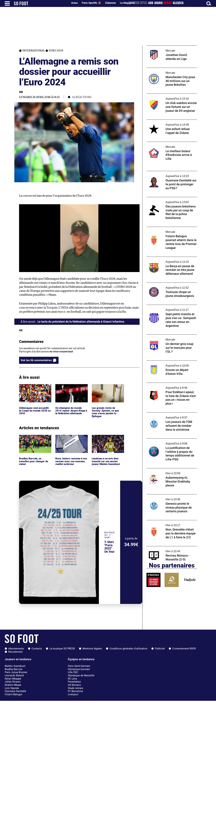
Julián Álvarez (12, 681)
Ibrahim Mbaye (13, 684)
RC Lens (72, 678)
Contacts (37, 648)
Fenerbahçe (74, 681)
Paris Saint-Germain (79, 665)
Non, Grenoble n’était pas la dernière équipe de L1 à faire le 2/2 (168, 523)
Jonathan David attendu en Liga (165, 47)
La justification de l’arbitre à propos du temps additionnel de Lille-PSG (169, 441)
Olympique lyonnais (79, 669)
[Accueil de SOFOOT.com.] (40, 3)
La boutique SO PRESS (62, 648)
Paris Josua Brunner (16, 672)
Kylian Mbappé (13, 678)
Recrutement (15, 651)
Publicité (160, 648)
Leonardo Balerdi (14, 675)
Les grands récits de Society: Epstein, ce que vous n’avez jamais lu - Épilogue (105, 390)
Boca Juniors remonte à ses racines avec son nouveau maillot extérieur (71, 439)
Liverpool (73, 694)
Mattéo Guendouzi (15, 665)
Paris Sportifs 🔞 (91, 2)
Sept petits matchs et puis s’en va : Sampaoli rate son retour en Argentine (169, 308)
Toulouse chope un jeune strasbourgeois (170, 284)
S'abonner (110, 2)
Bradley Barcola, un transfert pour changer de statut (34, 439)
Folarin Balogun (13, 694)
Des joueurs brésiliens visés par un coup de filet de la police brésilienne (170, 200)
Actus (74, 2)
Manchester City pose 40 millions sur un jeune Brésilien (170, 71)
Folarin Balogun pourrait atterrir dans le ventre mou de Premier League (170, 230)
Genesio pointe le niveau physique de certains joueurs (168, 497)
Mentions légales (92, 648)
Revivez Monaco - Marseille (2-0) (165, 547)
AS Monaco (74, 684)
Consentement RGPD (184, 648)
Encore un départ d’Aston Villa (164, 362)
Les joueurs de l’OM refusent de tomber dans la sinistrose (169, 415)
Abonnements (16, 648)
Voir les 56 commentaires (36, 360)
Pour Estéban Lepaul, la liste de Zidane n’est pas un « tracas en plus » (169, 386)
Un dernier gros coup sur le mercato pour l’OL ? (171, 338)
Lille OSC (73, 672)
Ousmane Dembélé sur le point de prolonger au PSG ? (166, 174)
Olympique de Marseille (81, 675)
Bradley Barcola (13, 669)
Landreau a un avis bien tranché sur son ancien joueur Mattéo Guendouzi (107, 439)
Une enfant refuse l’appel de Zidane (167, 121)
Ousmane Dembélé (15, 691)
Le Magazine (127, 2)
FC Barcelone (75, 691)
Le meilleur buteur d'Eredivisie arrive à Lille (169, 145)
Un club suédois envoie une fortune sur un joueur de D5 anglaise (171, 97)
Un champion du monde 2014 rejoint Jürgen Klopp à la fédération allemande (71, 388)
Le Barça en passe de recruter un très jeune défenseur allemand (168, 260)
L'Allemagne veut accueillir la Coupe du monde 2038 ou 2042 (35, 388)
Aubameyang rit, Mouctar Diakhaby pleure (171, 469)
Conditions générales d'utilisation (128, 648)
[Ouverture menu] (7, 3)
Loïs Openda (12, 688)
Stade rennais (75, 688)
